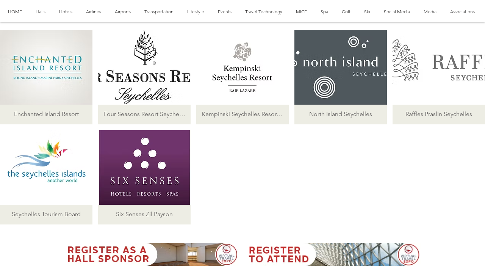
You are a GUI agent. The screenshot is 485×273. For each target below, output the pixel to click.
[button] (46, 77)
